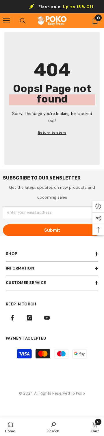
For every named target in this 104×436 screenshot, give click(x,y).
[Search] (22, 20)
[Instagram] (29, 317)
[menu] (6, 20)
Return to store (52, 132)
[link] (53, 427)
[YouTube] (46, 317)
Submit (52, 230)
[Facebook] (12, 317)
